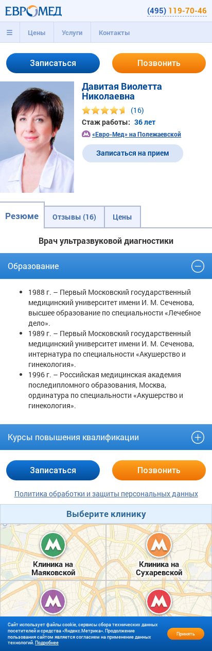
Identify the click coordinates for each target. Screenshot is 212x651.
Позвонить (159, 63)
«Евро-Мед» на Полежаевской (136, 134)
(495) (177, 10)
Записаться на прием (132, 153)
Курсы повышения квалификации (73, 436)
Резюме (22, 216)
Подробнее (47, 642)
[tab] (10, 32)
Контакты (114, 32)
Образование (33, 265)
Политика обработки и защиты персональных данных (106, 493)
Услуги (72, 32)
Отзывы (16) (74, 217)
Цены (37, 32)
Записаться (53, 63)
